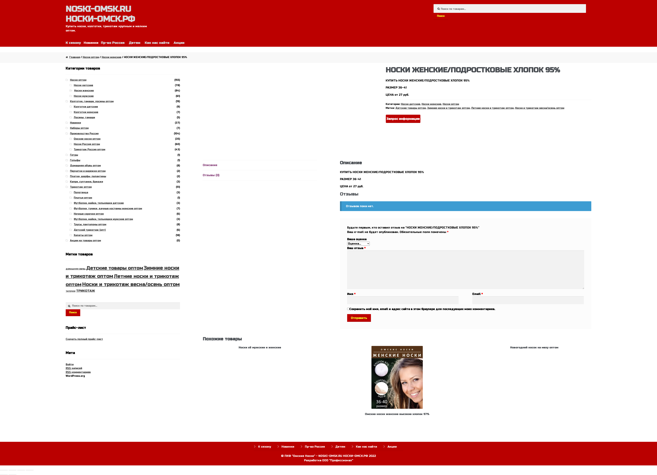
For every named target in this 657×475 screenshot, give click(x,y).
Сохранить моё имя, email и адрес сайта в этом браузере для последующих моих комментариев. (422, 309)
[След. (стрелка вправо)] (12, 473)
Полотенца (81, 192)
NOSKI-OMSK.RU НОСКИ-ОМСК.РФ (100, 14)
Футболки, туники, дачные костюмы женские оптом (108, 208)
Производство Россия (84, 133)
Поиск (441, 16)
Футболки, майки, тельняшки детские (99, 203)
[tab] (260, 165)
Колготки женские (86, 112)
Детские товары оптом (410, 108)
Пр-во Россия (113, 43)
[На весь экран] (21, 468)
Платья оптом (83, 197)
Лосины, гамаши (84, 117)
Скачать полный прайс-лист (84, 339)
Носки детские (410, 104)
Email (477, 294)
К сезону (73, 43)
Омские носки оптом (87, 138)
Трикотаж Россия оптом (89, 149)
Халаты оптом (83, 235)
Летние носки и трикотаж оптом (492, 108)
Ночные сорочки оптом (89, 213)
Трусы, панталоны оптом (90, 224)
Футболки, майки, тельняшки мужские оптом (103, 219)
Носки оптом (91, 57)
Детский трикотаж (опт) (90, 230)
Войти (70, 364)
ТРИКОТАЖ (85, 291)
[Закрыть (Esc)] (4, 468)
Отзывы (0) (211, 175)
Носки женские (111, 57)
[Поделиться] (12, 468)
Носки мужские (84, 96)
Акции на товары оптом (85, 240)
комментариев (78, 372)
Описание (210, 165)
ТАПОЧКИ (70, 291)
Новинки (75, 122)
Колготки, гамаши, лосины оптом (92, 101)
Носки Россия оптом (87, 144)
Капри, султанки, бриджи (86, 181)
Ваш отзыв (356, 248)
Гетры (74, 155)
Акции (179, 43)
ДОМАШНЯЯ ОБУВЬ (76, 269)
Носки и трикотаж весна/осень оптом (539, 108)
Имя (351, 294)
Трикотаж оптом (81, 187)
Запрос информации (403, 119)
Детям (134, 43)
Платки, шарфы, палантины (88, 176)
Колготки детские (86, 106)
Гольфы (75, 160)
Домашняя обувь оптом (85, 165)
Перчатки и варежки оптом (88, 171)
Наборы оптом (79, 128)
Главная (74, 57)
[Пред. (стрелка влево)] (4, 473)
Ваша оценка (356, 239)
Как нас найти (157, 43)
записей (74, 368)
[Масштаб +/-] (30, 468)
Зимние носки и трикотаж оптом (448, 108)
